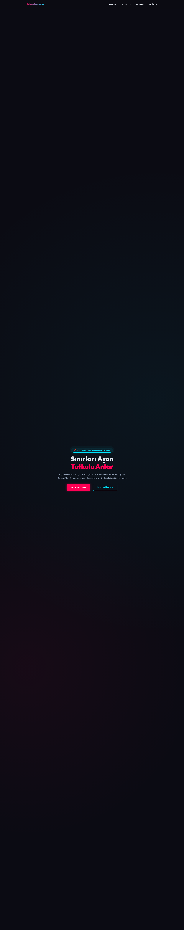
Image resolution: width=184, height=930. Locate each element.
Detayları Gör (78, 487)
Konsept (113, 4)
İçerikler (126, 4)
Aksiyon (153, 4)
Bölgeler (140, 4)
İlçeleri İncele (105, 487)
